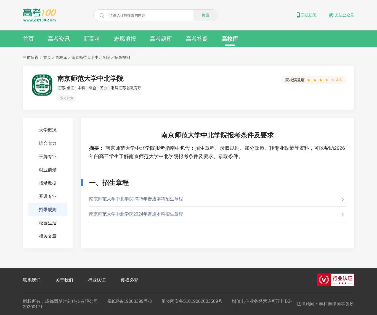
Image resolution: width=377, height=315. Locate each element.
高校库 (230, 39)
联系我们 (32, 280)
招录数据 (48, 183)
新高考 (92, 39)
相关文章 (48, 236)
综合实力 (48, 143)
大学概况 (48, 130)
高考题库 (161, 39)
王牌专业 (48, 156)
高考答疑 (197, 39)
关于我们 (64, 280)
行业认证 (97, 280)
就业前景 (48, 169)
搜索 (205, 15)
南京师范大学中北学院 (90, 57)
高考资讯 (59, 39)
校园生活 (48, 223)
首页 (28, 39)
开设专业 (48, 196)
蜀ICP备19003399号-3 (129, 301)
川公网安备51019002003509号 (191, 301)
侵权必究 (129, 280)
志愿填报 (125, 39)
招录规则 (122, 57)
